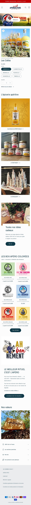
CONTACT (5, 476)
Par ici (10, 244)
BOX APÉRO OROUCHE (8, 322)
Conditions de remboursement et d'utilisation (13, 487)
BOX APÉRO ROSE (23, 277)
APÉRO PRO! (6, 472)
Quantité (3, 79)
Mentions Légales (7, 480)
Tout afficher (15, 330)
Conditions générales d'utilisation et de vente (13, 483)
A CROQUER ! (15, 197)
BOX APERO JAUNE (23, 322)
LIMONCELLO (6, 69)
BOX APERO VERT (8, 277)
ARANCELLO (6, 72)
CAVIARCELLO (6, 76)
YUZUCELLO (16, 72)
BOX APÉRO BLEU (23, 299)
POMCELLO (17, 76)
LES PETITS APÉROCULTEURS (17, 502)
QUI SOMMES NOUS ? (8, 469)
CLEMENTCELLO (18, 69)
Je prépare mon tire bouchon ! (14, 396)
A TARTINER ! (15, 163)
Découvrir (15, 20)
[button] (2, 7)
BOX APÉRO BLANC (8, 299)
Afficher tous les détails (6, 86)
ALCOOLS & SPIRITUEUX (14, 129)
